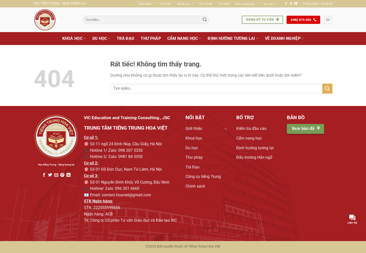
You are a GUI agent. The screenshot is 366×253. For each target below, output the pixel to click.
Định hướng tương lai (231, 38)
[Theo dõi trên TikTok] (291, 3)
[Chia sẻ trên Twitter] (50, 175)
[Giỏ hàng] (328, 20)
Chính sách (195, 186)
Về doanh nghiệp (283, 38)
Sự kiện (166, 3)
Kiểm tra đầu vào (251, 128)
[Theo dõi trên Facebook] (286, 3)
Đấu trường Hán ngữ (254, 157)
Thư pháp (205, 3)
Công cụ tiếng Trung (203, 176)
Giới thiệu (145, 4)
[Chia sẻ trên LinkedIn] (68, 175)
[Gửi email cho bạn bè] (56, 175)
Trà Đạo (223, 3)
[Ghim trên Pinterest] (62, 175)
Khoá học (183, 4)
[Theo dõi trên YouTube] (295, 3)
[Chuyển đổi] (226, 129)
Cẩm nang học (245, 4)
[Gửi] (204, 20)
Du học (269, 4)
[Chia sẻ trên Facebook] (44, 175)
